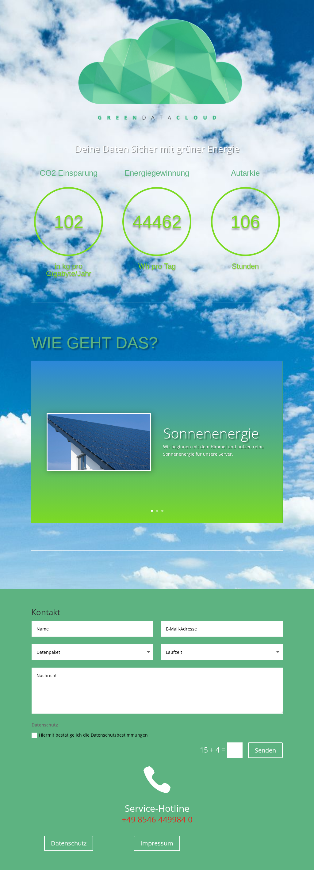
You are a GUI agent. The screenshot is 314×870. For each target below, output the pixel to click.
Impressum (156, 843)
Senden (265, 750)
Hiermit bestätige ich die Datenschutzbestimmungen (93, 735)
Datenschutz (68, 843)
